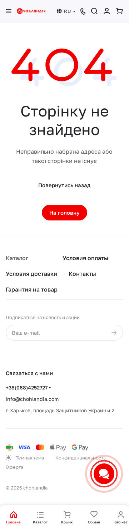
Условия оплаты (85, 258)
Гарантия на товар (32, 289)
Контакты (82, 273)
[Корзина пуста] (119, 11)
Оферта (14, 467)
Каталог (17, 258)
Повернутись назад (64, 185)
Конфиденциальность (80, 458)
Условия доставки (31, 273)
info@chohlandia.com (32, 399)
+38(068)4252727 (27, 387)
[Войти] (106, 11)
